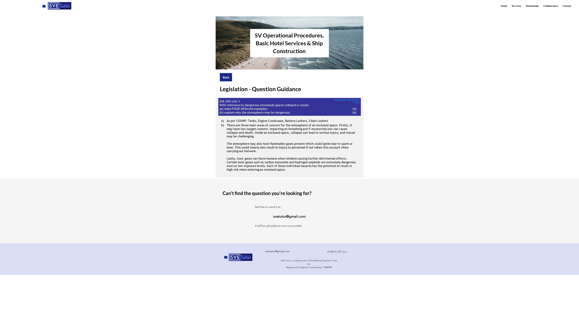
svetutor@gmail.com (277, 251)
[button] (289, 137)
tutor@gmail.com (292, 216)
